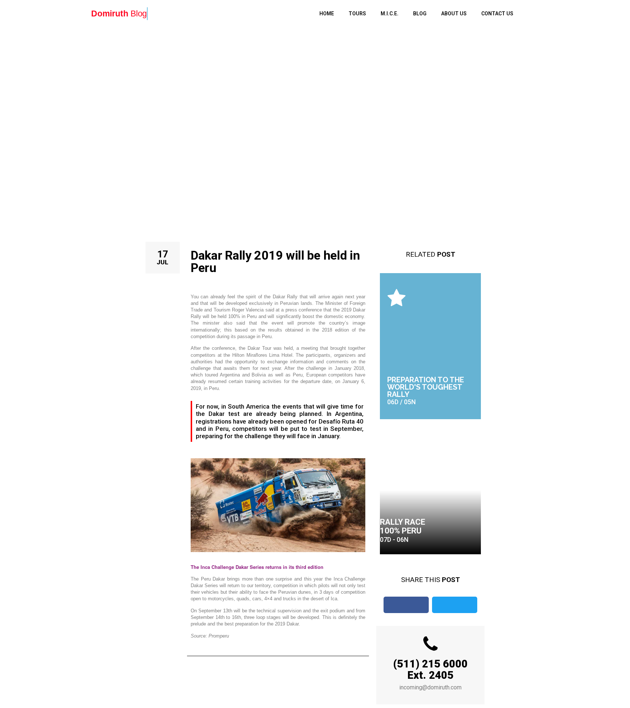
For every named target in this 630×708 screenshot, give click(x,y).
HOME (326, 13)
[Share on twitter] (454, 605)
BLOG (420, 13)
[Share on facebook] (406, 605)
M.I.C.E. (389, 13)
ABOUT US (454, 13)
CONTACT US (497, 13)
